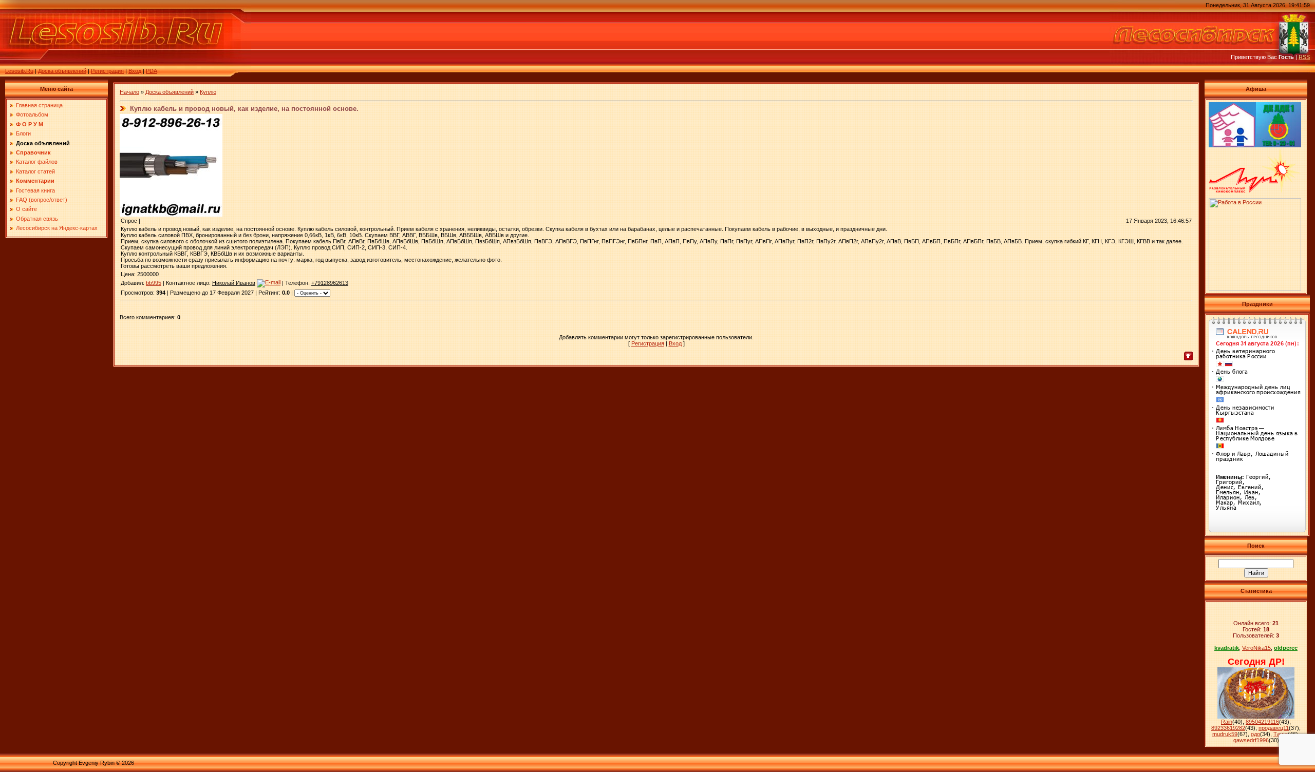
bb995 (153, 283)
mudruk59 (1224, 734)
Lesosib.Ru (19, 71)
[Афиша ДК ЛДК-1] (1278, 145)
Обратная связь (37, 219)
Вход (134, 71)
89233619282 (1228, 728)
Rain (1226, 722)
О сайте (26, 209)
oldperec (1286, 648)
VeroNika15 (1256, 648)
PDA (151, 71)
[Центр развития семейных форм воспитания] (1232, 145)
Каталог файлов (37, 162)
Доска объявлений (62, 71)
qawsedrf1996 (1251, 740)
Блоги (23, 133)
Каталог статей (35, 171)
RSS (1304, 57)
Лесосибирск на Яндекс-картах (57, 228)
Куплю (208, 92)
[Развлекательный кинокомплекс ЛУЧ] (1255, 191)
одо (1255, 734)
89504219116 (1262, 722)
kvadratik (1226, 648)
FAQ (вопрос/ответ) (41, 200)
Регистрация (107, 71)
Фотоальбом (32, 114)
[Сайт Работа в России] (1255, 288)
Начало (129, 92)
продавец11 (1273, 728)
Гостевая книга (35, 190)
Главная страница (39, 105)
